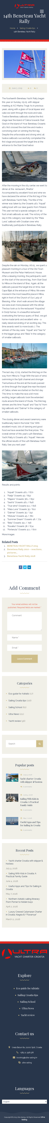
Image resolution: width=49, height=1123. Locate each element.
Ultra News (13, 714)
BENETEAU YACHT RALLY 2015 (22, 546)
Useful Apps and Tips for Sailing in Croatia (23, 887)
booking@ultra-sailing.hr (27, 1058)
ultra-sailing (27, 1063)
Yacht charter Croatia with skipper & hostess (24, 862)
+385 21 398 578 (27, 1053)
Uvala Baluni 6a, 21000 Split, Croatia (27, 1047)
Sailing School (15, 707)
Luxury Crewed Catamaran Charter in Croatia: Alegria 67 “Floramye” (24, 913)
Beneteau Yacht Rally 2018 (21, 556)
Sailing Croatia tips (17, 700)
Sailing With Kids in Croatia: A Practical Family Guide (21, 875)
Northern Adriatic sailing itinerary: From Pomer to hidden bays (23, 900)
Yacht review (14, 721)
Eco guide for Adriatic (18, 693)
